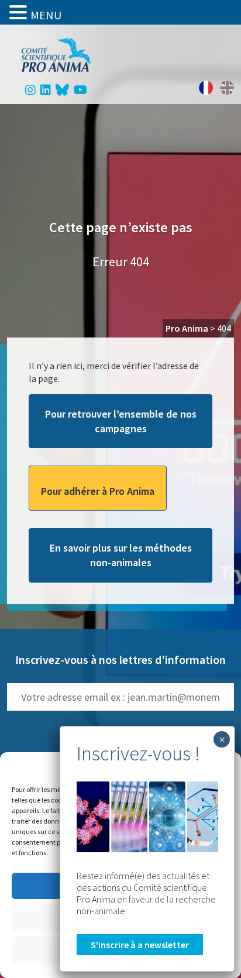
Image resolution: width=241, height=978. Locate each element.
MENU (45, 15)
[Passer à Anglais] (227, 88)
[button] (19, 12)
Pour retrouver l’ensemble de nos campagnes (121, 421)
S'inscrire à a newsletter (140, 945)
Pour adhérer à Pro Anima (97, 491)
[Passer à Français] (206, 88)
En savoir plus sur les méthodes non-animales (121, 555)
